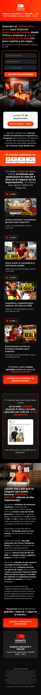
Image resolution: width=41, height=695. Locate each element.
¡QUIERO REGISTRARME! (20, 74)
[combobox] (6, 67)
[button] (4, 432)
